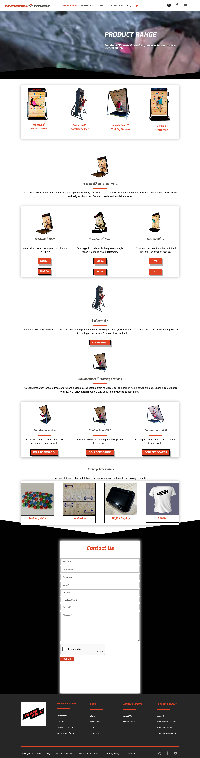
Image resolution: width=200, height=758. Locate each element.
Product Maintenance (166, 733)
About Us (127, 716)
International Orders (66, 733)
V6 (155, 271)
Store (92, 716)
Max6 (100, 271)
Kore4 (44, 260)
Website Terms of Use (89, 753)
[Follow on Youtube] (185, 5)
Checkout (94, 733)
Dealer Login (129, 721)
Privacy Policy (113, 753)
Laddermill (100, 342)
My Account (95, 721)
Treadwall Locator (65, 727)
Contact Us (62, 715)
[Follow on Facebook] (177, 5)
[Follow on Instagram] (169, 5)
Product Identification (166, 721)
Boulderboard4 (44, 452)
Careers (60, 721)
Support (160, 716)
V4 (155, 261)
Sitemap (131, 753)
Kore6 (44, 271)
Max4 (100, 261)
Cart (92, 727)
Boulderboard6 (100, 452)
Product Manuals (164, 727)
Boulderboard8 (156, 452)
